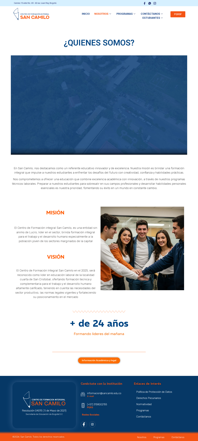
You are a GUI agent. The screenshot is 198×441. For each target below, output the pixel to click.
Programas (124, 13)
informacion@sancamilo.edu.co (104, 393)
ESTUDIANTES (151, 17)
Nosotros (101, 13)
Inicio (86, 13)
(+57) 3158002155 (97, 404)
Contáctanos (150, 13)
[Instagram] (92, 424)
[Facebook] (84, 424)
